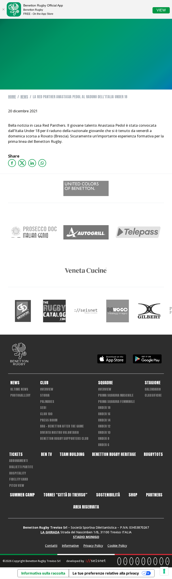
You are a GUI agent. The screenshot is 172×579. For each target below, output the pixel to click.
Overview (46, 389)
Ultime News (19, 389)
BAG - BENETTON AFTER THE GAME (62, 426)
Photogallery (20, 395)
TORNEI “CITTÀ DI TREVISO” (65, 495)
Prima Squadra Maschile (115, 395)
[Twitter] (22, 163)
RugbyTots (153, 454)
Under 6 (103, 445)
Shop (133, 495)
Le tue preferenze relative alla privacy (106, 573)
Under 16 (104, 414)
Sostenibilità (108, 495)
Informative (70, 545)
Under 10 (104, 432)
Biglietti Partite (21, 467)
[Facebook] (12, 163)
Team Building (72, 454)
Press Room (48, 420)
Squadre (105, 382)
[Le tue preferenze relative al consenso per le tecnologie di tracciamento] (164, 571)
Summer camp (22, 495)
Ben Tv (46, 454)
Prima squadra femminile (116, 401)
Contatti (51, 545)
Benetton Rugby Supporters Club (64, 438)
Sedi (43, 407)
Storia (44, 395)
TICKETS (16, 454)
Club (44, 382)
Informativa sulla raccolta (43, 573)
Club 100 (46, 414)
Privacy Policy (93, 545)
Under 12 (104, 426)
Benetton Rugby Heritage (114, 454)
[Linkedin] (32, 163)
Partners (154, 495)
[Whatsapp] (42, 163)
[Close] (3, 9)
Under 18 (104, 407)
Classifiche (153, 395)
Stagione (153, 382)
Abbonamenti (18, 460)
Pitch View (16, 485)
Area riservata (86, 507)
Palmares (47, 401)
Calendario (153, 389)
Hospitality (17, 473)
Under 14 (104, 420)
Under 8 (103, 438)
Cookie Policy (117, 545)
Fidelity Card (18, 479)
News (24, 96)
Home (12, 96)
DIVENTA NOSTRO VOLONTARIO (59, 432)
